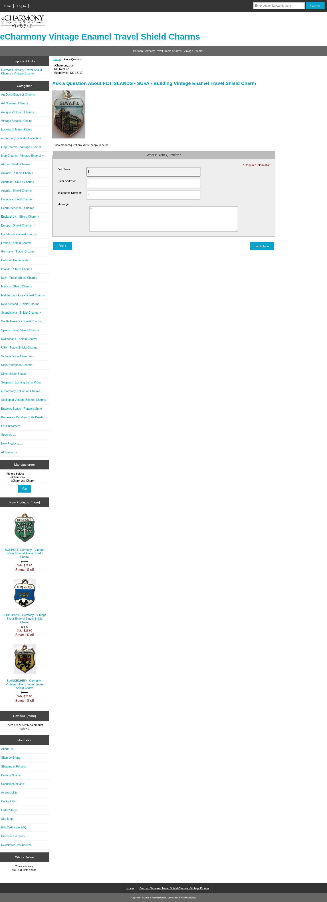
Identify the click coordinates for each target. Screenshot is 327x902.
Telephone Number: (70, 192)
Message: (63, 204)
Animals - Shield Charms (17, 173)
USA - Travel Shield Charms (19, 347)
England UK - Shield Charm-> (20, 216)
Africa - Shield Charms (15, 164)
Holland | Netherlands (14, 260)
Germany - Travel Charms (17, 251)
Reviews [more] (24, 716)
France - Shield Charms (16, 243)
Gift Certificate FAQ (13, 827)
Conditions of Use (12, 784)
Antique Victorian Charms (17, 112)
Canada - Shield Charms (16, 199)
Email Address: (67, 181)
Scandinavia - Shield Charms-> (21, 312)
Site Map (7, 818)
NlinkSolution (189, 897)
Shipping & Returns (13, 766)
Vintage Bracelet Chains (16, 120)
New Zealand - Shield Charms (20, 304)
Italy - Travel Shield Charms (19, 277)
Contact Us (8, 801)
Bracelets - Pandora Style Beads (22, 417)
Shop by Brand (10, 757)
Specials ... (8, 434)
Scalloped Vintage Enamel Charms (23, 399)
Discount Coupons (13, 836)
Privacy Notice (10, 775)
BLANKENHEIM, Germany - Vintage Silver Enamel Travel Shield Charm (24, 684)
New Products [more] (24, 502)
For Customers (10, 426)
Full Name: (64, 169)
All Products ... (10, 452)
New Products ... (12, 443)
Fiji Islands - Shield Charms (19, 234)
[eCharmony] (25, 477)
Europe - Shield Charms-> (17, 225)
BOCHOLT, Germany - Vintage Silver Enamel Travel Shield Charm (24, 553)
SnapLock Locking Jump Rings (21, 382)
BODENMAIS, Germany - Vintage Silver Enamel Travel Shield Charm (24, 618)
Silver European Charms (16, 365)
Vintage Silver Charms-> (17, 356)
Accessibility (9, 792)
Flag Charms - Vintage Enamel (21, 147)
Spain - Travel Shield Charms (20, 330)
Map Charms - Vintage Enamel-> (22, 155)
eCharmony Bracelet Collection (21, 138)
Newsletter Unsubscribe (16, 845)
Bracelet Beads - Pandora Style (21, 408)
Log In (21, 6)
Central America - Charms (17, 208)
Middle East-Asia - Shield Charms (23, 295)
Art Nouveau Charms (14, 103)
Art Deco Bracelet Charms (18, 94)
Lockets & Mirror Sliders (16, 129)
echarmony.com (158, 897)
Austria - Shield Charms (16, 190)
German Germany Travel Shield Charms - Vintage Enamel (168, 51)
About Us (7, 749)
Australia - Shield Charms (17, 182)
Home (6, 6)
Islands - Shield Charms (16, 269)
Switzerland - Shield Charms (19, 339)
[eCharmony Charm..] (25, 481)
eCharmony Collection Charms (20, 391)
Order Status (9, 810)
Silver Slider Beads (13, 373)
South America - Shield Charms (21, 321)
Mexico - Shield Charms (16, 286)
